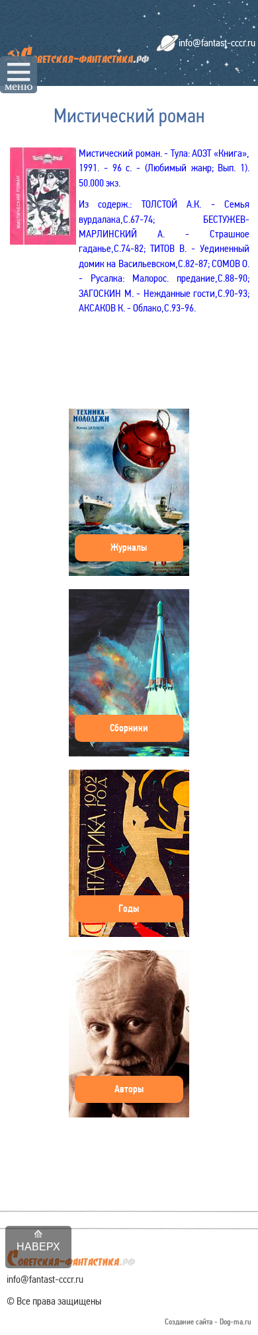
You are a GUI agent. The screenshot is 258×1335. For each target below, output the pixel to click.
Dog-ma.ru (235, 1322)
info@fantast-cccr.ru (217, 42)
